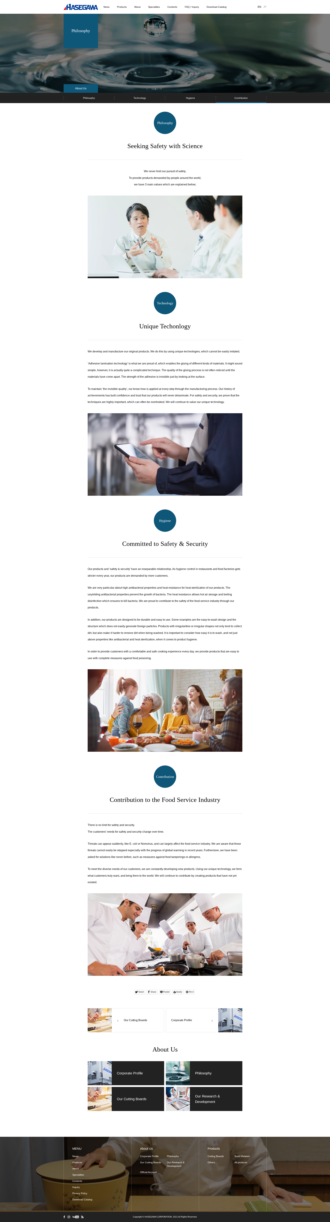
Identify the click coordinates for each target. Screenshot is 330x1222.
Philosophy (173, 1156)
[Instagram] (68, 1217)
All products (240, 1162)
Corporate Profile (149, 1156)
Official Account (148, 1172)
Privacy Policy (79, 1193)
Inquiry (76, 1187)
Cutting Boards (216, 1156)
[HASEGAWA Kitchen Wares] (81, 7)
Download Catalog (217, 6)
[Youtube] (75, 1217)
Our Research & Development (175, 1164)
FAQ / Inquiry (192, 6)
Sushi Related (242, 1156)
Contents (172, 6)
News (106, 6)
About (137, 6)
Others (211, 1162)
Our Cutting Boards (150, 1162)
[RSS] (82, 1217)
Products (122, 6)
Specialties (154, 6)
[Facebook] (64, 1217)
